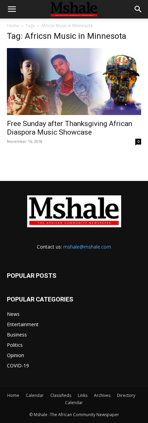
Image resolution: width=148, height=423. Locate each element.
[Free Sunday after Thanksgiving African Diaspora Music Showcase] (74, 81)
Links (82, 395)
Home (13, 25)
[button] (12, 9)
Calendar (35, 395)
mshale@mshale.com (87, 246)
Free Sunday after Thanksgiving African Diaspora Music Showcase (69, 127)
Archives (102, 395)
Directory (126, 395)
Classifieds (60, 395)
